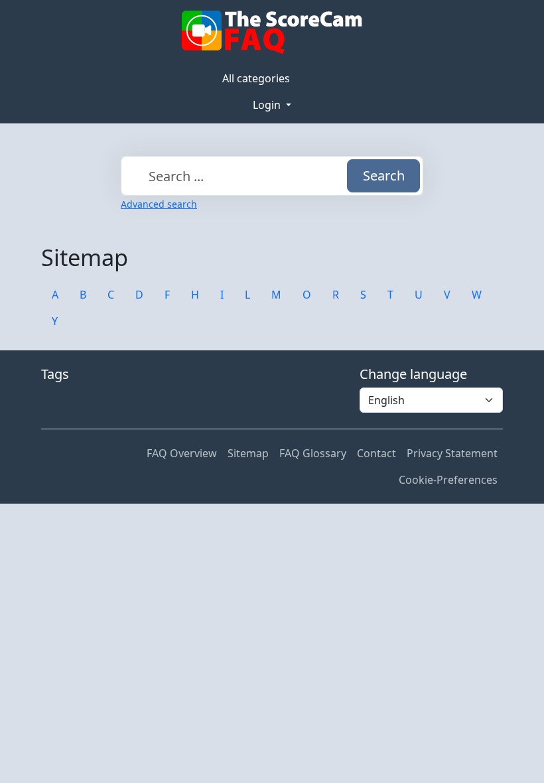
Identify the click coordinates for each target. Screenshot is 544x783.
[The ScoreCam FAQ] (272, 32)
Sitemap (248, 453)
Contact (376, 453)
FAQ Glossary (312, 453)
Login (268, 105)
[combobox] (272, 176)
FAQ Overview (182, 453)
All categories (256, 78)
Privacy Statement (452, 453)
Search (384, 175)
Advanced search (159, 204)
